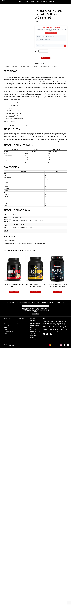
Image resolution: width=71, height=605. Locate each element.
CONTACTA (52, 1)
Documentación (20, 323)
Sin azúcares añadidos (18, 220)
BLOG (32, 1)
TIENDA (27, 1)
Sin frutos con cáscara (28, 220)
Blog (18, 321)
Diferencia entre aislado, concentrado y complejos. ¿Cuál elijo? (48, 36)
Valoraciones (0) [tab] (55, 66)
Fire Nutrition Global (17, 217)
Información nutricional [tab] (25, 66)
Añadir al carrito (45, 57)
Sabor (36, 51)
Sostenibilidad (7, 325)
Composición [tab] (35, 66)
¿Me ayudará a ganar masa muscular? (44, 39)
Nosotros (6, 321)
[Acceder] (63, 2)
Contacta (6, 327)
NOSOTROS (44, 1)
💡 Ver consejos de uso (51, 32)
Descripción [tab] (7, 66)
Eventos (5, 329)
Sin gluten (36, 220)
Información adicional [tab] (44, 66)
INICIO (21, 1)
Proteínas (42, 63)
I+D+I (37, 1)
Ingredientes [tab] (14, 66)
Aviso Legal (33, 329)
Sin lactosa (41, 220)
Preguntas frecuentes (35, 323)
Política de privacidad (35, 331)
